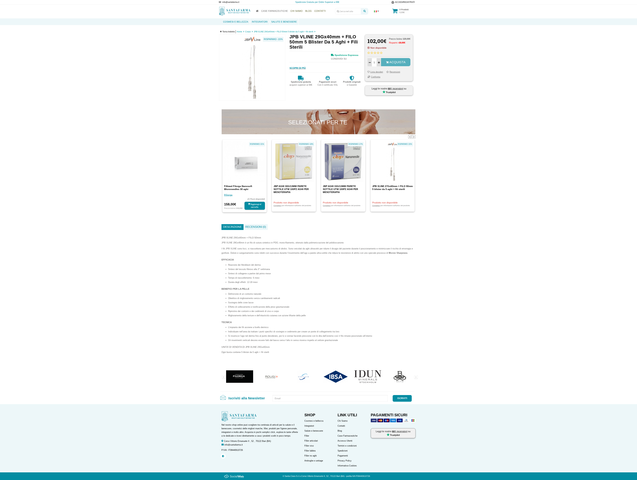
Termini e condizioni (347, 445)
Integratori (260, 21)
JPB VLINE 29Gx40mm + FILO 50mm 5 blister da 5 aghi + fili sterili (283, 32)
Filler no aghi (310, 455)
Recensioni (394, 72)
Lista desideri (376, 72)
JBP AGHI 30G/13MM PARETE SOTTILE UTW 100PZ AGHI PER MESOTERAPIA (291, 189)
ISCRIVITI (402, 398)
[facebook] (223, 456)
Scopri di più (297, 68)
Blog (340, 431)
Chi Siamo (343, 421)
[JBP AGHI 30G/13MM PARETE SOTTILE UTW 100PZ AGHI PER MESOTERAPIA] (294, 161)
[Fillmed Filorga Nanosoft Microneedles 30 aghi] (244, 161)
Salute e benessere (313, 431)
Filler (306, 436)
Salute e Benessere (284, 21)
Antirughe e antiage (313, 460)
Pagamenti (343, 455)
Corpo (248, 32)
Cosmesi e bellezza (313, 421)
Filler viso (309, 445)
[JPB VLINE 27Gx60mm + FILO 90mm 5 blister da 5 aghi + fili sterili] (392, 161)
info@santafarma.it (233, 444)
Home (239, 32)
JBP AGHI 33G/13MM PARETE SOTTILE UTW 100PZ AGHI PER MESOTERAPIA (340, 189)
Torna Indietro (228, 32)
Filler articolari (311, 441)
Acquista (397, 62)
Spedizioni (343, 450)
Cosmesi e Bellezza (235, 21)
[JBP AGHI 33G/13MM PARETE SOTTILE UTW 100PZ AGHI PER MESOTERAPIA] (343, 161)
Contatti (341, 426)
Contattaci (277, 205)
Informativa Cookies (347, 465)
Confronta (375, 77)
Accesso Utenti (345, 441)
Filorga (228, 195)
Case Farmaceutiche (347, 436)
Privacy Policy (345, 460)
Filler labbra (310, 450)
